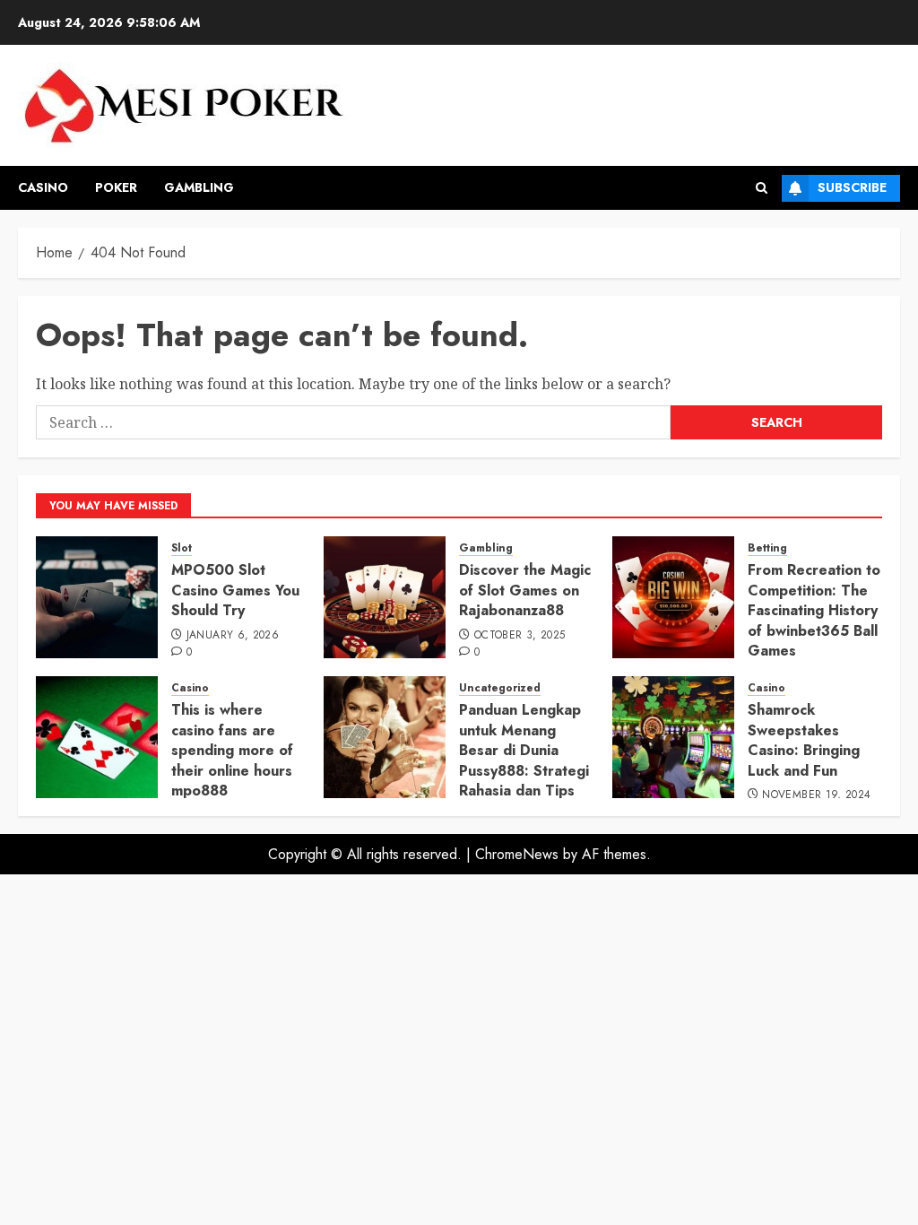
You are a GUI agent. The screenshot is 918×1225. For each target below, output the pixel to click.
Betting (767, 548)
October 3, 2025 (519, 636)
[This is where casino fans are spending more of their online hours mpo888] (97, 737)
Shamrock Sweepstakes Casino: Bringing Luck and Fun (804, 739)
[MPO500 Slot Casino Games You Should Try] (97, 597)
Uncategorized (500, 688)
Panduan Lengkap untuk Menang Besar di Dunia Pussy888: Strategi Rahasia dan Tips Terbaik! (524, 760)
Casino (43, 187)
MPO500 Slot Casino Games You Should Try (235, 590)
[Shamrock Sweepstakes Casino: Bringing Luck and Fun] (673, 737)
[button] (761, 187)
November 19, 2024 (816, 795)
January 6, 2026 (232, 636)
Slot (181, 548)
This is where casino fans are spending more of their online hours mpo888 (232, 750)
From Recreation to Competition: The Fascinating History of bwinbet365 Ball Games (814, 610)
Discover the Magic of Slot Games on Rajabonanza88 (525, 590)
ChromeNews (517, 854)
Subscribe (852, 187)
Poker (116, 187)
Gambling (199, 187)
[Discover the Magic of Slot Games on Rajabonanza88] (385, 597)
